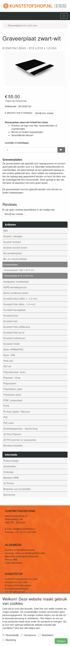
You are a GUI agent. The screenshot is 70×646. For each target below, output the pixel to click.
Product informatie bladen (18, 585)
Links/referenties (13, 562)
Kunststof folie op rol (13, 332)
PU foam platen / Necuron (16, 411)
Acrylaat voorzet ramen (15, 247)
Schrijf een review (44, 113)
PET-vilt (7, 366)
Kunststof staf (10, 321)
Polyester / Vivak (11, 377)
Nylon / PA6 (9, 355)
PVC (5, 417)
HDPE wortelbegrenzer (15, 287)
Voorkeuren (30, 635)
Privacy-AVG (11, 559)
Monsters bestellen (13, 445)
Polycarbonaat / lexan (14, 372)
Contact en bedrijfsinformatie (20, 549)
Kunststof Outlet (11, 343)
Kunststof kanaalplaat (14, 309)
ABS (5, 230)
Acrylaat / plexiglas (12, 236)
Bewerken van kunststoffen (17, 489)
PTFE (6, 406)
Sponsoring (9, 494)
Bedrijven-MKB (11, 477)
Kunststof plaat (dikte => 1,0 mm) (20, 298)
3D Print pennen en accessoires (19, 439)
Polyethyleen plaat (12, 389)
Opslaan (61, 641)
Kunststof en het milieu (16, 582)
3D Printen (8, 483)
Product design (11, 460)
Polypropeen (9, 383)
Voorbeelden (9, 466)
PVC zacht (8, 422)
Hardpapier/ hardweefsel (16, 281)
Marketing (11, 639)
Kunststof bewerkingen (16, 588)
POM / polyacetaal (12, 400)
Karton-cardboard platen (15, 293)
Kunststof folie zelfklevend (16, 326)
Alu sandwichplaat (12, 253)
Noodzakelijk (12, 635)
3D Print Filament (12, 434)
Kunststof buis (10, 315)
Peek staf (8, 360)
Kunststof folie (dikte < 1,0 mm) (19, 304)
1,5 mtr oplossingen (15, 591)
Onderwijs (8, 472)
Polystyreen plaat (12, 394)
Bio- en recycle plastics (15, 258)
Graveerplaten (10, 264)
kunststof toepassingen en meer (21, 578)
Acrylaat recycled (12, 241)
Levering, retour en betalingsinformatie (25, 553)
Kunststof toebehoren (14, 338)
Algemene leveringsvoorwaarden (22, 556)
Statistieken (48, 635)
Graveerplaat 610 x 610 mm (18, 275)
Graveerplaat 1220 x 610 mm (19, 270)
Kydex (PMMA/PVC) (13, 349)
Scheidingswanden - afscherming (20, 428)
